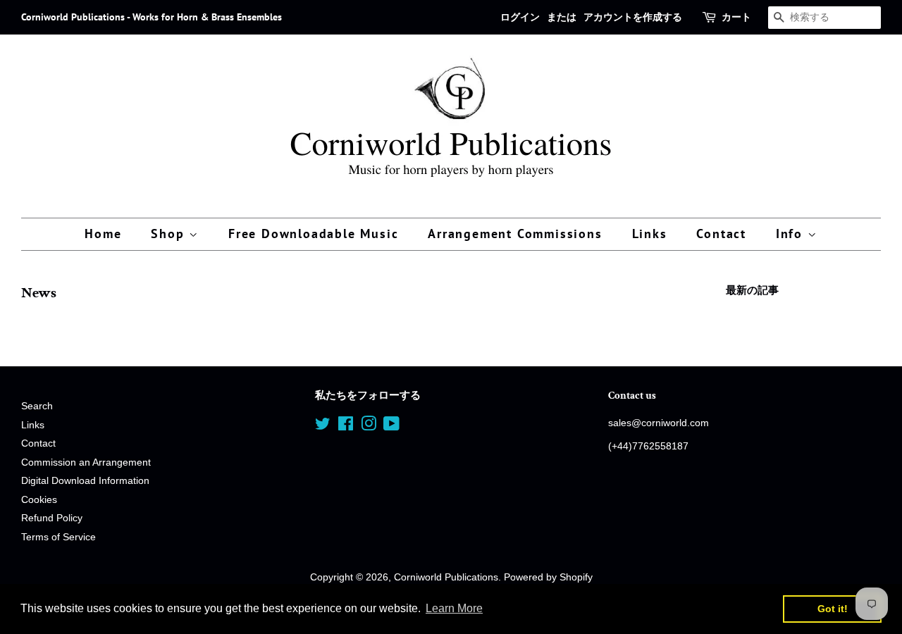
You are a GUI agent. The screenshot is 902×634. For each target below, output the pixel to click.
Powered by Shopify (548, 577)
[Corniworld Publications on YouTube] (391, 426)
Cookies (39, 500)
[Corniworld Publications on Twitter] (322, 426)
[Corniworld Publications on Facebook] (346, 426)
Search (37, 406)
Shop (170, 233)
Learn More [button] (454, 608)
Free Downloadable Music (313, 233)
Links (649, 233)
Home (103, 233)
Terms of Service (58, 537)
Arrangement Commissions (515, 233)
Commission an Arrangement (86, 462)
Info (792, 233)
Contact (721, 233)
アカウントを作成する (632, 17)
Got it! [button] (832, 608)
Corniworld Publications (446, 577)
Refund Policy (51, 518)
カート (736, 17)
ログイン (520, 17)
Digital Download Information (85, 481)
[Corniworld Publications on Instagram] (368, 426)
